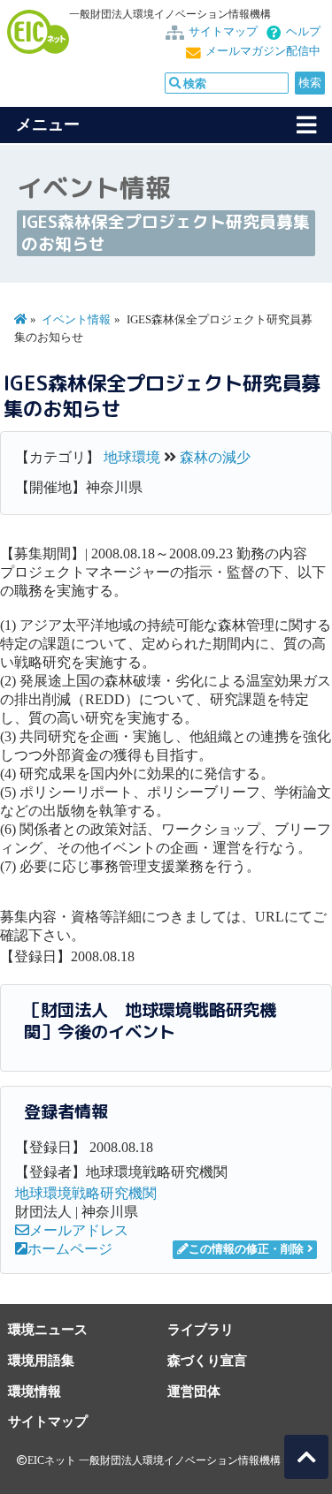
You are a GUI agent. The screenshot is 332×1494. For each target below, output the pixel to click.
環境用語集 (41, 1360)
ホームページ (69, 1248)
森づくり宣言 (207, 1360)
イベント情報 (76, 320)
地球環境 (132, 457)
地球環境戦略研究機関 (86, 1193)
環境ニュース (48, 1329)
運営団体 (193, 1391)
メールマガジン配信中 (262, 51)
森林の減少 (215, 457)
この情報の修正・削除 (246, 1249)
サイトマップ (223, 32)
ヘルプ (303, 32)
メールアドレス (78, 1230)
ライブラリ (200, 1329)
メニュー (48, 124)
